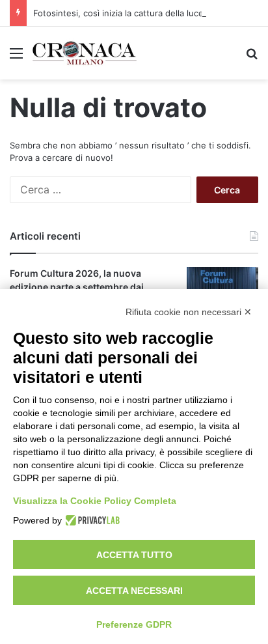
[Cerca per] (251, 57)
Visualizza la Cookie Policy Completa (94, 501)
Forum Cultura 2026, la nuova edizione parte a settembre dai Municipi (77, 287)
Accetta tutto (134, 555)
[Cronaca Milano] (85, 53)
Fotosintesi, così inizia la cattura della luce (118, 13)
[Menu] (16, 57)
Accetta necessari (134, 590)
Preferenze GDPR (134, 624)
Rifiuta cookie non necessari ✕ (189, 312)
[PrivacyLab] (91, 520)
